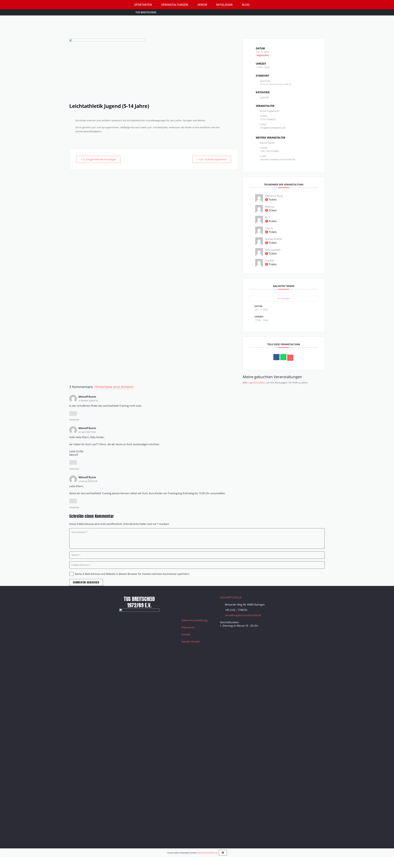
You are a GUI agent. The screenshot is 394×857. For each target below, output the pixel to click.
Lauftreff (264, 97)
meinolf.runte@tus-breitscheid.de (277, 159)
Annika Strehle (273, 239)
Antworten (74, 419)
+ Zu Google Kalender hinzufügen (98, 159)
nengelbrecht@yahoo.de (272, 127)
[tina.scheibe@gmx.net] (259, 233)
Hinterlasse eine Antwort (114, 386)
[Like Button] (73, 413)
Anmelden (259, 382)
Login (251, 382)
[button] (288, 4)
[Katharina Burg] (259, 201)
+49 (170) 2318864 (269, 151)
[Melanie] (259, 211)
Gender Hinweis (190, 641)
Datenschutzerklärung (194, 620)
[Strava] (208, 599)
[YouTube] (201, 599)
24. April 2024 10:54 (87, 432)
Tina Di (269, 228)
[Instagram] (193, 599)
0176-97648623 (268, 119)
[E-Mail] (290, 358)
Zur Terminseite (283, 298)
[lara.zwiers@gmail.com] (259, 222)
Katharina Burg (274, 196)
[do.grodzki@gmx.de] (259, 265)
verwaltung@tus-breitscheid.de (243, 615)
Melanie (269, 206)
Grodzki (269, 260)
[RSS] (185, 607)
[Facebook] (185, 599)
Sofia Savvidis (273, 250)
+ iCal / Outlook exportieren (212, 159)
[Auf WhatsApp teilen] (283, 357)
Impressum (188, 627)
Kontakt (186, 634)
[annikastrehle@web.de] (259, 244)
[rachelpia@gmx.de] (259, 255)
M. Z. (267, 217)
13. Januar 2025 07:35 (87, 481)
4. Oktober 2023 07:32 (88, 400)
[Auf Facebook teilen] (276, 357)
